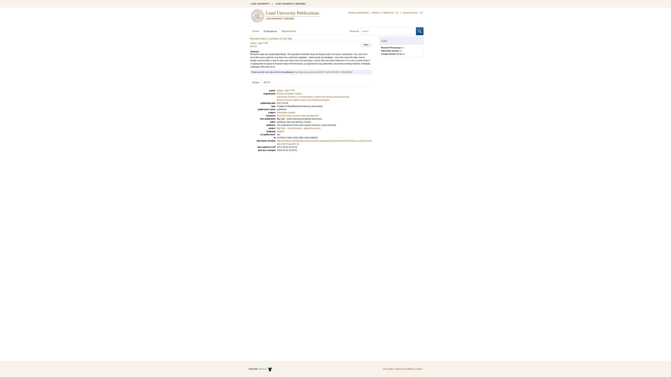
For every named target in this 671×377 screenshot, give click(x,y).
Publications (270, 31)
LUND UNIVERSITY (260, 4)
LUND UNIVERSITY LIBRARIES (290, 4)
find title (391, 54)
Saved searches (412, 13)
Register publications (358, 13)
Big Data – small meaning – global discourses (298, 128)
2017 (253, 46)
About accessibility (404, 369)
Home (255, 31)
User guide (388, 369)
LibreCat (262, 369)
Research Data (284, 115)
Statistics (376, 13)
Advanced (354, 31)
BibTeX (267, 82)
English (280, 131)
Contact (418, 369)
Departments (289, 31)
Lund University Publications (292, 13)
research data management (305, 115)
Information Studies (286, 112)
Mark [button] (366, 44)
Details (255, 82)
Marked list (390, 13)
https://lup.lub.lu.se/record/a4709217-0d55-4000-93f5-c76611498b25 (323, 72)
